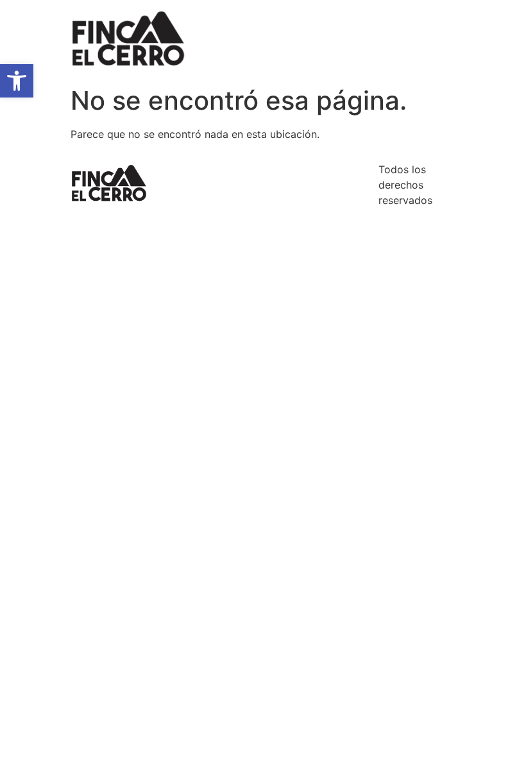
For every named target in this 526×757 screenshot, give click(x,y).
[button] (16, 81)
